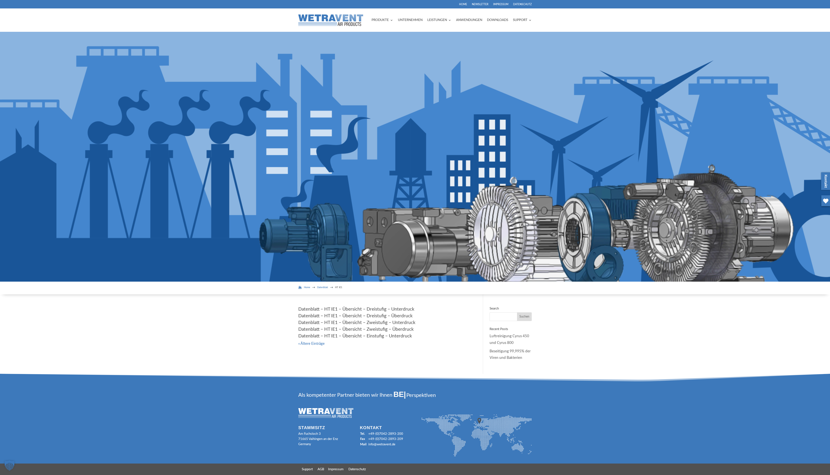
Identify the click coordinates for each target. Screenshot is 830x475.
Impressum (500, 4)
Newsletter (480, 4)
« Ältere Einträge (311, 343)
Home (463, 4)
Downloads (497, 20)
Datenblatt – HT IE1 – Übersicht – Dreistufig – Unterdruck (356, 309)
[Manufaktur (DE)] (825, 207)
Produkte (380, 20)
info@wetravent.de (381, 444)
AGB (321, 469)
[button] (9, 465)
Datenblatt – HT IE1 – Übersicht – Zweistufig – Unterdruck (356, 322)
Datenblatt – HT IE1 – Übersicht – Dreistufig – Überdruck (355, 316)
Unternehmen (410, 20)
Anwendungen (469, 20)
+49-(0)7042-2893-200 (385, 433)
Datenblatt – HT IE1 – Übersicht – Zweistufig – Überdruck (356, 329)
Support (520, 20)
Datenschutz (522, 4)
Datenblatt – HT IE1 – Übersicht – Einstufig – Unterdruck (355, 336)
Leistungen (437, 20)
